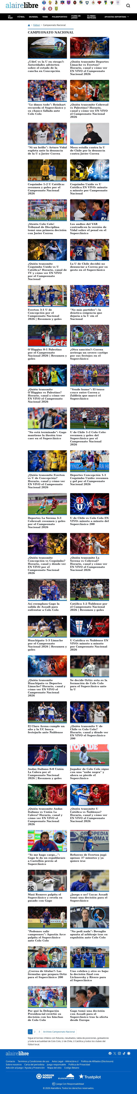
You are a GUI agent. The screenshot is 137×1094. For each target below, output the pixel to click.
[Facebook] (110, 1053)
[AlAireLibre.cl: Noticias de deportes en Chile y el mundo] (17, 1053)
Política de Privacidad (79, 1064)
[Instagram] (119, 1053)
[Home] (22, 6)
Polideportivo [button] (59, 16)
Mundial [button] (33, 16)
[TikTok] (124, 1053)
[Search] (128, 6)
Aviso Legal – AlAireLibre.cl (65, 1061)
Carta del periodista (34, 1064)
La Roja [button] (10, 17)
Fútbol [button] (21, 16)
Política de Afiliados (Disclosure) (97, 1061)
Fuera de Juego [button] (76, 17)
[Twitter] (114, 1053)
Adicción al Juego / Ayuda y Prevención (25, 1067)
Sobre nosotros (14, 1064)
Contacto (10, 1061)
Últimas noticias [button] (91, 17)
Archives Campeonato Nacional (59, 1031)
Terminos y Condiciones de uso (33, 1061)
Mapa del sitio (54, 1067)
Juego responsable (56, 1064)
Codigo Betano (71, 1067)
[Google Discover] (128, 1053)
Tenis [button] (45, 16)
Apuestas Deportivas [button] (115, 16)
